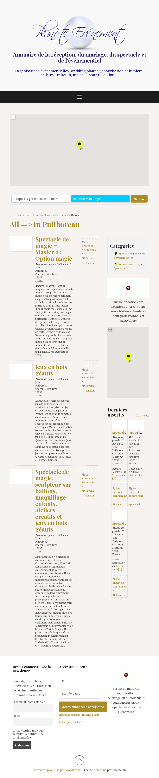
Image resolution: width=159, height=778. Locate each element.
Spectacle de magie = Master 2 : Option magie (53, 248)
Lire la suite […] (118, 567)
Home (20, 215)
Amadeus (100, 770)
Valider (139, 199)
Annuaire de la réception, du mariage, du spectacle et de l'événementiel (79, 57)
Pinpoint (90, 263)
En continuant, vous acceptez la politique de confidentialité (28, 734)
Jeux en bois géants (51, 370)
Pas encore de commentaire (89, 247)
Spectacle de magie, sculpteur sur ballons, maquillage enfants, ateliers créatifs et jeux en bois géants (53, 500)
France (37, 215)
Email (16, 716)
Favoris (89, 258)
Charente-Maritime (55, 215)
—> (29, 215)
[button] (79, 145)
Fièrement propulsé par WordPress (56, 770)
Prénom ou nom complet (29, 702)
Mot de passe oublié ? (71, 722)
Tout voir (142, 415)
